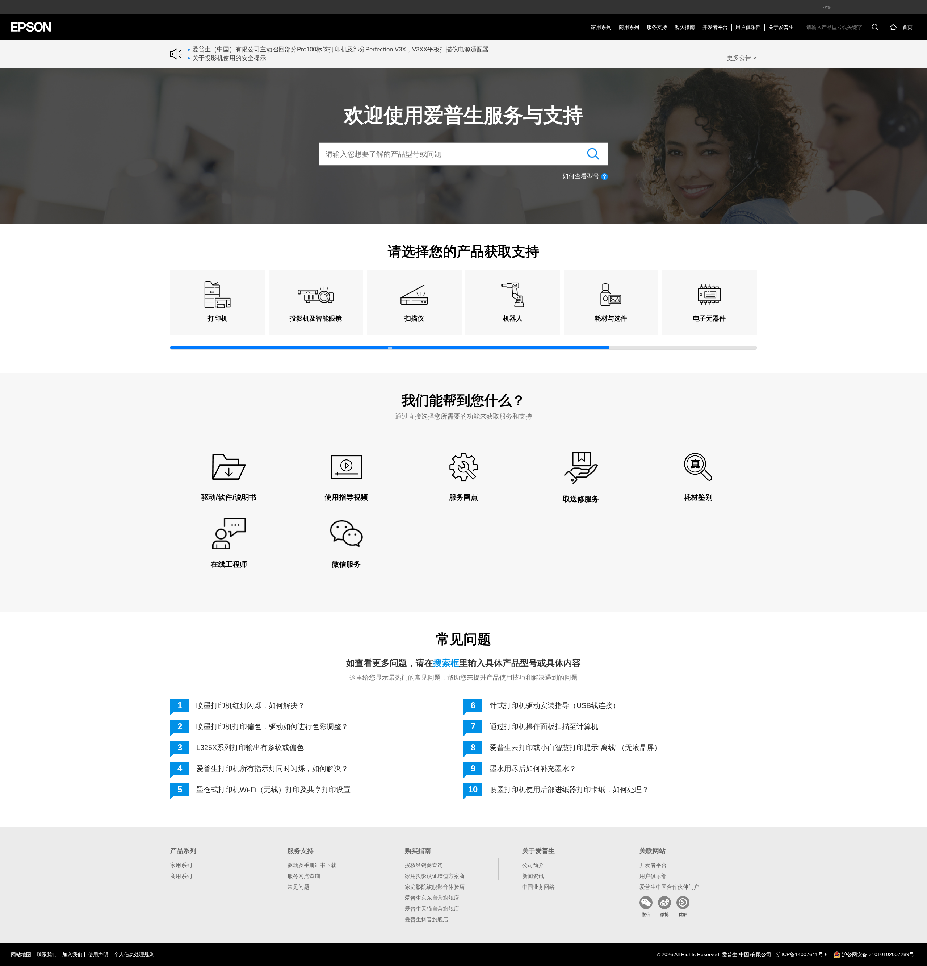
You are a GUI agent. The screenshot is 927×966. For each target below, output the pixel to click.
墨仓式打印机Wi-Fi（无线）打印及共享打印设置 (273, 790)
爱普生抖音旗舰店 (426, 919)
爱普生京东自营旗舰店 (432, 898)
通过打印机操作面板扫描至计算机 (544, 726)
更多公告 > (742, 57)
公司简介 (533, 865)
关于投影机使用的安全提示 (229, 58)
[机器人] (512, 294)
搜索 (875, 27)
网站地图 (21, 954)
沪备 (802, 954)
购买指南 (685, 27)
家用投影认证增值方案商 (435, 876)
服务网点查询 (304, 876)
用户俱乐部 (748, 27)
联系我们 (47, 954)
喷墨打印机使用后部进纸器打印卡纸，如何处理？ (569, 790)
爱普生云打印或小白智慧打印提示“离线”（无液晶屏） (575, 747)
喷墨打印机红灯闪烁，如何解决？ (250, 705)
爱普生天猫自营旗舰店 (432, 908)
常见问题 (298, 887)
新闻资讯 (533, 876)
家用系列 (601, 27)
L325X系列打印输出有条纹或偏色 (250, 747)
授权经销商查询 (424, 865)
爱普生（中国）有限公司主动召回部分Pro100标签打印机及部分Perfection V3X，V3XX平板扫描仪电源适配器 (340, 49)
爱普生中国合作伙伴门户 (669, 887)
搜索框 (446, 663)
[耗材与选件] (611, 294)
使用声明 (98, 954)
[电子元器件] (709, 294)
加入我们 (72, 954)
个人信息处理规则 (134, 954)
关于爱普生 (781, 27)
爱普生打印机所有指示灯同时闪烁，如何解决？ (272, 769)
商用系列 (629, 27)
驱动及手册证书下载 (312, 865)
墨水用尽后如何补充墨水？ (533, 769)
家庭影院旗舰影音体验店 (435, 887)
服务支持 (657, 27)
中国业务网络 (538, 887)
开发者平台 (715, 27)
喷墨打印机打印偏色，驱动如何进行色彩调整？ (272, 726)
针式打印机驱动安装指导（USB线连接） (555, 705)
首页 (907, 27)
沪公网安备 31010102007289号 (877, 954)
